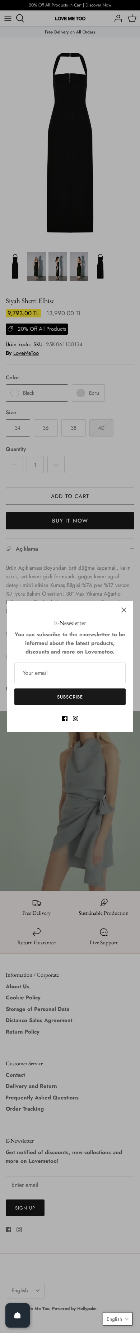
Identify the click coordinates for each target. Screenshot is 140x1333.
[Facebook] (64, 718)
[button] (117, 1318)
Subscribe (70, 696)
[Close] (124, 610)
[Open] (17, 1315)
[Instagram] (75, 718)
